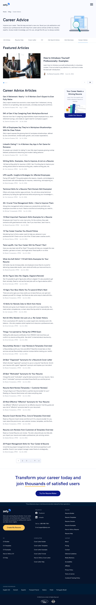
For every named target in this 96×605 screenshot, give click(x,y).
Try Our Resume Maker (48, 493)
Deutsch (15, 590)
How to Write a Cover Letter (42, 558)
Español (23, 590)
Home (4, 12)
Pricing (67, 545)
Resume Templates (70, 517)
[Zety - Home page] (6, 4)
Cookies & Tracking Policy (72, 578)
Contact (67, 550)
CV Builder (6, 541)
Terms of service (69, 574)
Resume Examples (70, 525)
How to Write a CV (8, 554)
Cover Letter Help (39, 562)
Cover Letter (32, 40)
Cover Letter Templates (41, 545)
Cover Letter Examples (40, 550)
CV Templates (7, 545)
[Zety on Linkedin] (36, 517)
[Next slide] (90, 82)
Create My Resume (14, 528)
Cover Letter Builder (40, 541)
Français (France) (34, 590)
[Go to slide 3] (6, 82)
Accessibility (68, 562)
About (67, 541)
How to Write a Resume (72, 529)
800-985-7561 (44, 523)
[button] (91, 4)
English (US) (6, 590)
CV (42, 40)
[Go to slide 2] (5, 82)
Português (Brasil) (61, 590)
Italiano (44, 590)
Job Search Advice (54, 40)
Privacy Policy (69, 570)
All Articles (6, 40)
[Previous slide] (84, 82)
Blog (9, 12)
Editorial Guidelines (70, 554)
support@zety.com (44, 527)
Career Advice (82, 40)
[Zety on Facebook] (36, 513)
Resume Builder (69, 513)
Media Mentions (69, 558)
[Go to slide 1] (3, 82)
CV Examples (7, 550)
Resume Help (19, 40)
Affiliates (67, 566)
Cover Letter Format (40, 554)
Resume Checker (70, 521)
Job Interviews (69, 40)
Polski (51, 590)
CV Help (5, 558)
